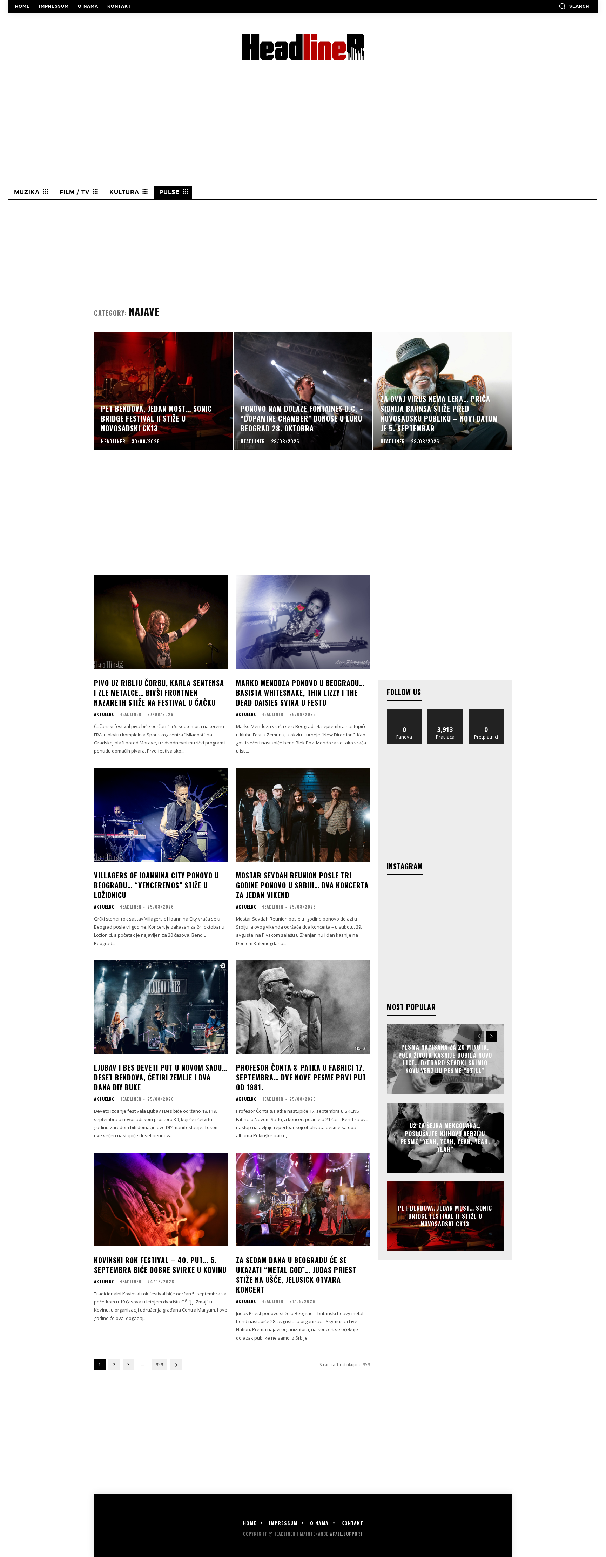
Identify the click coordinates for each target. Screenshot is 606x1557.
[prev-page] (479, 1036)
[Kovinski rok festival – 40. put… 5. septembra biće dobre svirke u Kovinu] (161, 1199)
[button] (574, 5)
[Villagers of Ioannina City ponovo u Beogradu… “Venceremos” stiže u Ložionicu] (161, 815)
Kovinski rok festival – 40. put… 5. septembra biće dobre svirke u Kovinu (160, 1265)
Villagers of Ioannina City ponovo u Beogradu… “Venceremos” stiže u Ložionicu (156, 885)
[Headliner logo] (303, 47)
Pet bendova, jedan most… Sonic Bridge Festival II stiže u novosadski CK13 (445, 1216)
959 (159, 1365)
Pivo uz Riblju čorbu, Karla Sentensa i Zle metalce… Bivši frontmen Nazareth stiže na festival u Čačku (159, 693)
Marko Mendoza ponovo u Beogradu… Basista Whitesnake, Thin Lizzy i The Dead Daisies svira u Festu (300, 693)
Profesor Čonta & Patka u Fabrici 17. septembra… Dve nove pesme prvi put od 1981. (301, 1077)
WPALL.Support (346, 1534)
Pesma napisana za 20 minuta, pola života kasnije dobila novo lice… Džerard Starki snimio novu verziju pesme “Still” (445, 1059)
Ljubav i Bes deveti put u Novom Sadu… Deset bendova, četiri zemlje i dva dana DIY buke (160, 1077)
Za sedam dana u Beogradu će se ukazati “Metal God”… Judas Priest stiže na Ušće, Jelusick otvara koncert (296, 1275)
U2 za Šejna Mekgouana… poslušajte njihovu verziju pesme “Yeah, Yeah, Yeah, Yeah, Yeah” (445, 1138)
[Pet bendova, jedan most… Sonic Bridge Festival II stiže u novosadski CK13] (163, 391)
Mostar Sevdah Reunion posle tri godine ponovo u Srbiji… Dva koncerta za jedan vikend (302, 885)
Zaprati (445, 711)
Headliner (130, 714)
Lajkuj (404, 711)
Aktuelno (104, 714)
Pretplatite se (486, 711)
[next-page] (176, 1364)
